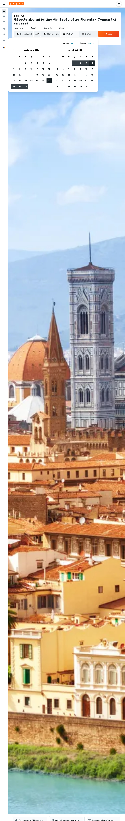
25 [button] (37, 80)
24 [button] (31, 80)
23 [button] (26, 80)
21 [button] (14, 80)
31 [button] (86, 86)
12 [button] (43, 69)
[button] (4, 3)
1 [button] (19, 63)
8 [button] (19, 69)
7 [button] (13, 69)
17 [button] (31, 75)
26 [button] (43, 80)
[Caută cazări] (4, 16)
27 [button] (49, 80)
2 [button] (25, 63)
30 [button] (25, 86)
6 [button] (49, 63)
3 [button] (31, 63)
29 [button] (20, 86)
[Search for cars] (4, 21)
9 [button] (25, 69)
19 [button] (43, 75)
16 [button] (26, 75)
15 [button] (20, 75)
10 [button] (32, 69)
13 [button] (49, 69)
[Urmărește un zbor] (4, 33)
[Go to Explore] (4, 28)
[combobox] (49, 28)
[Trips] (4, 40)
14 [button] (14, 75)
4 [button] (37, 63)
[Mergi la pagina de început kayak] (16, 3)
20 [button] (49, 75)
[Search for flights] (4, 11)
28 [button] (14, 86)
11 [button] (37, 69)
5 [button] (43, 63)
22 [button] (20, 80)
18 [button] (37, 75)
